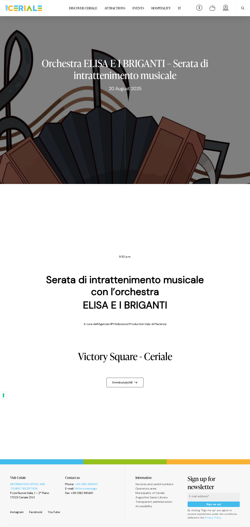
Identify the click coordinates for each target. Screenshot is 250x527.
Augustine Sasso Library (151, 497)
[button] (125, 382)
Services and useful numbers (154, 484)
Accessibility (143, 506)
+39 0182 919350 (86, 484)
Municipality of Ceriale (150, 493)
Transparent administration (153, 502)
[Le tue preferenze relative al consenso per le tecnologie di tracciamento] (3, 395)
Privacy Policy (213, 517)
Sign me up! (213, 504)
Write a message (86, 488)
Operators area (145, 488)
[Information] (199, 8)
